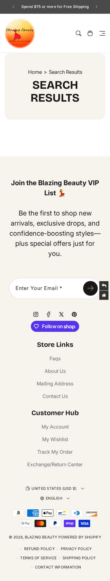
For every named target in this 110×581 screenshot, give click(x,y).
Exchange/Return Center (55, 464)
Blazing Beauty (41, 537)
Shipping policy (79, 558)
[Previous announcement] (13, 6)
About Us (55, 371)
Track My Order (55, 452)
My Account (55, 427)
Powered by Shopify (79, 537)
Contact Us (55, 396)
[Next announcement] (96, 6)
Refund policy (39, 548)
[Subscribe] (90, 288)
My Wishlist (55, 439)
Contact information (58, 567)
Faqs (55, 358)
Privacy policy (76, 548)
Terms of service (38, 558)
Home (35, 72)
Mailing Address (55, 383)
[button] (102, 33)
